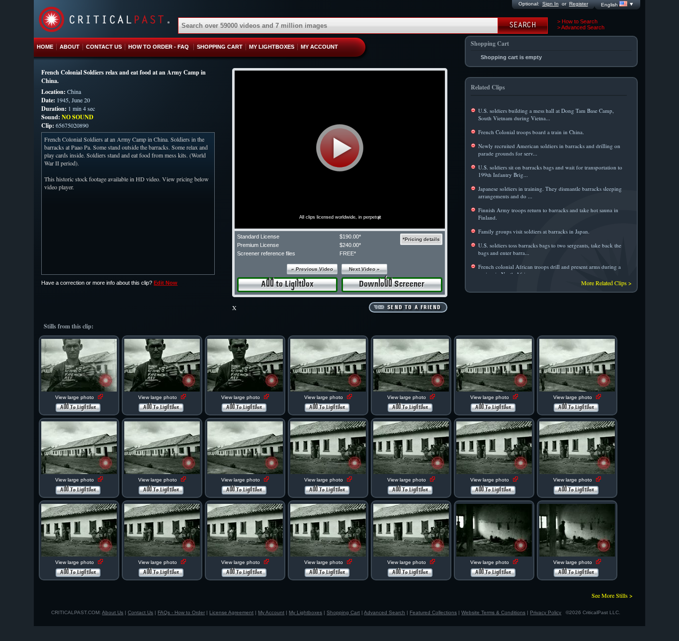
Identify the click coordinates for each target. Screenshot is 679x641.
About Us (112, 612)
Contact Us (140, 612)
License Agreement (231, 612)
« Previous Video (312, 269)
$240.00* (350, 245)
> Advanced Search (580, 27)
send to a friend (414, 307)
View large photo (75, 397)
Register (578, 3)
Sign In (550, 3)
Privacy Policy (545, 612)
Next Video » (364, 269)
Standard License (258, 237)
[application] (340, 150)
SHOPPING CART (220, 47)
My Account (271, 612)
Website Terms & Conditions (493, 612)
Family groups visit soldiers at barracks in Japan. (534, 231)
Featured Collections (433, 612)
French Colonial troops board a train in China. (531, 132)
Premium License (258, 245)
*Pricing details (421, 239)
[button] (340, 148)
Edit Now (165, 283)
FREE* (348, 253)
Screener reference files (266, 253)
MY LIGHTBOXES (271, 47)
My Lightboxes (305, 612)
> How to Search (577, 21)
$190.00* (350, 237)
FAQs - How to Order (181, 612)
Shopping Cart (343, 612)
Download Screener (391, 284)
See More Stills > (612, 595)
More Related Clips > (606, 283)
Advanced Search (384, 612)
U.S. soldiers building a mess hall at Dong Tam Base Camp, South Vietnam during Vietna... (546, 114)
